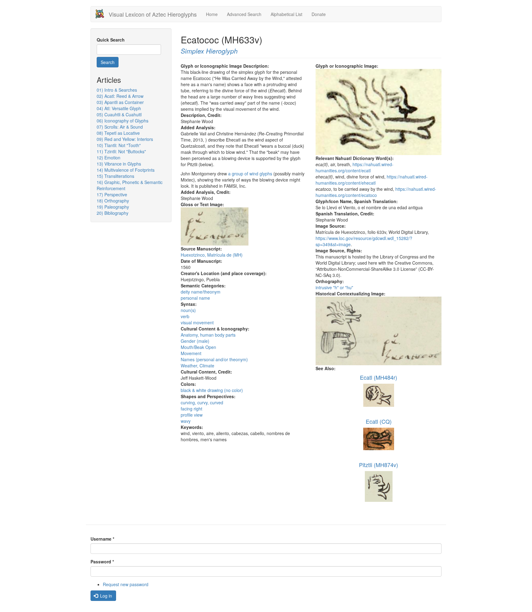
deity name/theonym (200, 292)
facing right (191, 409)
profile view (192, 415)
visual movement (197, 322)
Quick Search (111, 40)
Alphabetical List (286, 14)
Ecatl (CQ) (379, 421)
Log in (105, 596)
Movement (191, 353)
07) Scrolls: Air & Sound (120, 127)
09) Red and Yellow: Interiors (125, 139)
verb (185, 316)
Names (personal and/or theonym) (214, 359)
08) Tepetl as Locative (118, 133)
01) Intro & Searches (117, 90)
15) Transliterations (115, 176)
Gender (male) (195, 341)
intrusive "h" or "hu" (334, 287)
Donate (319, 14)
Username (102, 539)
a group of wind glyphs (250, 173)
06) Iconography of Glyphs (122, 121)
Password (102, 561)
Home (212, 14)
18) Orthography (113, 201)
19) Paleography (113, 207)
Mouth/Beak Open (198, 347)
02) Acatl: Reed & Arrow (120, 96)
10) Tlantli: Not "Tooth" (119, 145)
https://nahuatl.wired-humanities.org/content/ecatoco (376, 192)
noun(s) (188, 310)
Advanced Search (244, 14)
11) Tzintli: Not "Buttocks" (121, 151)
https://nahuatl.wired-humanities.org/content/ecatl (354, 167)
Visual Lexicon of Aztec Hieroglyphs (153, 14)
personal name (195, 298)
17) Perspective (112, 194)
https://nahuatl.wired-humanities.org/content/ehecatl (372, 180)
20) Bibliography (112, 213)
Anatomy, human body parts (208, 335)
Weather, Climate (197, 365)
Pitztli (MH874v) (378, 465)
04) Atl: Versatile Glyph (119, 108)
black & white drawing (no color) (212, 390)
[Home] (102, 13)
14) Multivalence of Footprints (126, 170)
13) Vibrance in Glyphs (119, 164)
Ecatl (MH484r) (378, 377)
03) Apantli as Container (120, 102)
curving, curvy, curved (202, 402)
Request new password (125, 584)
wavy (186, 421)
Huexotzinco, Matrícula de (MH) (212, 255)
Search (108, 62)
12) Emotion (108, 157)
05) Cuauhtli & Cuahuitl (119, 114)
